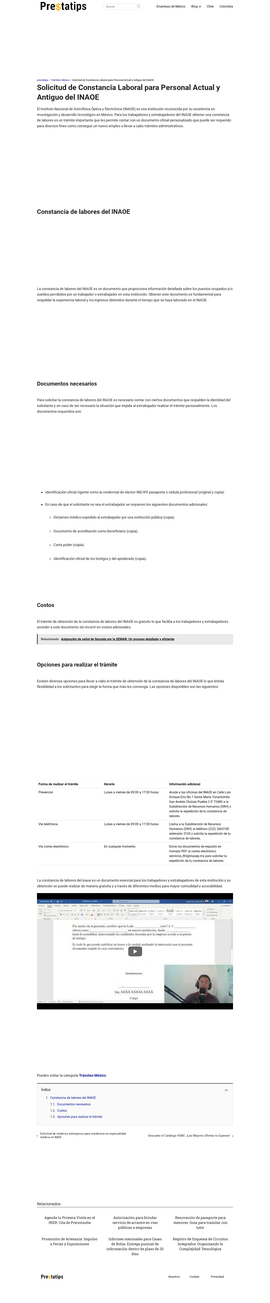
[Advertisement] (135, 46)
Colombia (226, 6)
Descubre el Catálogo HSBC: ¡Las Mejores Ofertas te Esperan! (189, 1135)
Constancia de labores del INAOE (73, 1098)
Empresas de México (171, 6)
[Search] (138, 6)
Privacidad (217, 1276)
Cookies (194, 1276)
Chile (210, 6)
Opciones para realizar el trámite (79, 1117)
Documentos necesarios (74, 1104)
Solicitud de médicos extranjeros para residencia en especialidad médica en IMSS (83, 1135)
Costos (62, 1110)
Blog (194, 6)
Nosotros (174, 1276)
